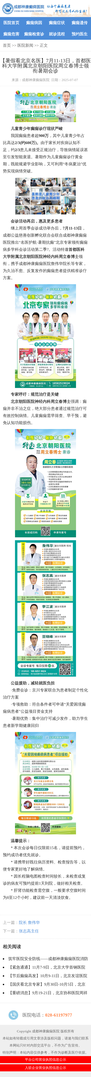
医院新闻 (25, 45)
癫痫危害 (11, 34)
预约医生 (80, 34)
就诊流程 (57, 34)
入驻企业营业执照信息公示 (45, 1068)
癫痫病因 (34, 22)
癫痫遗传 (80, 22)
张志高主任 (29, 931)
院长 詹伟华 (29, 922)
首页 (7, 45)
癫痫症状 (57, 22)
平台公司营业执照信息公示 (45, 1059)
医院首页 (11, 22)
